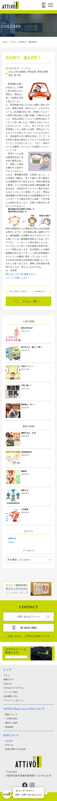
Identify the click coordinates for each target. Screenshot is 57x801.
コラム (13, 42)
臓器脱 (23, 471)
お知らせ (12, 538)
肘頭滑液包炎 (26, 452)
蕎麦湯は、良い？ (28, 404)
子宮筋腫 (24, 509)
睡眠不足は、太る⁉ (28, 433)
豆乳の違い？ (26, 385)
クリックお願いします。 (18, 278)
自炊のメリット (27, 366)
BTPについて (11, 735)
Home (5, 42)
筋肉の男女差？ (27, 328)
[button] (51, 5)
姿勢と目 (24, 490)
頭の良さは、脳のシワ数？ (31, 347)
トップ (7, 669)
